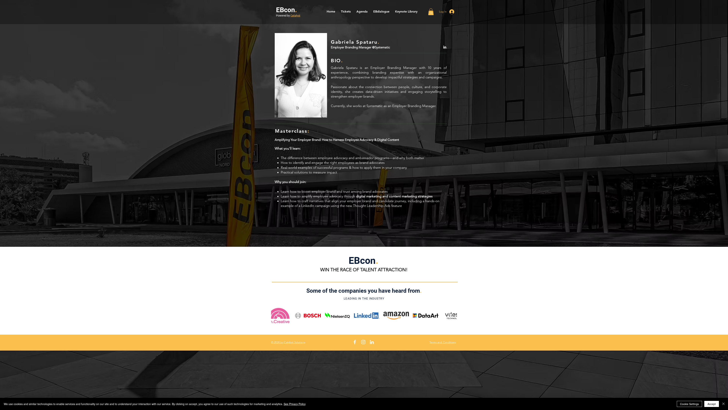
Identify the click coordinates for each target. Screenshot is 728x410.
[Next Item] (450, 315)
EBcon (285, 10)
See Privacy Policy (295, 404)
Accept (712, 404)
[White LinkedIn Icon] (372, 342)
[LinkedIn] (445, 47)
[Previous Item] (277, 315)
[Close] (723, 404)
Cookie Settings (689, 404)
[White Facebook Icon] (355, 342)
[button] (431, 11)
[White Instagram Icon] (363, 342)
